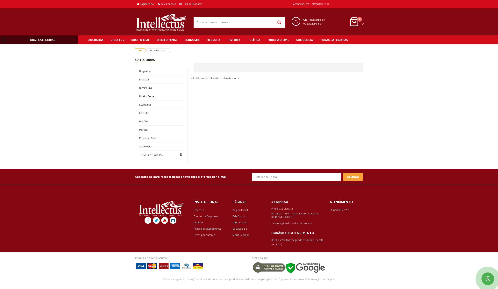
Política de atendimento (207, 228)
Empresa (199, 210)
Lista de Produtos (192, 4)
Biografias (95, 40)
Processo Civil (278, 40)
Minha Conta (239, 222)
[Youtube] (164, 220)
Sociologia (304, 40)
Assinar (353, 177)
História (234, 40)
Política (254, 40)
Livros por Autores (204, 235)
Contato (198, 222)
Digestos (117, 40)
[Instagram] (173, 220)
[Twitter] (156, 220)
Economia (192, 40)
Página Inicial (146, 4)
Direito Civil (140, 40)
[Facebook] (148, 220)
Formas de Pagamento (207, 216)
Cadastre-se (239, 228)
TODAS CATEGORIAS (334, 40)
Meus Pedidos (240, 235)
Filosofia (213, 40)
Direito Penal (167, 40)
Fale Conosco (168, 4)
